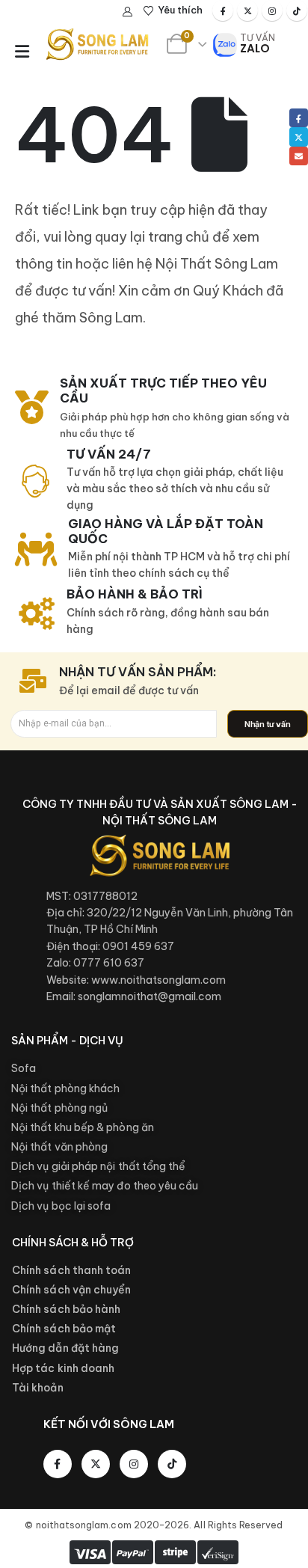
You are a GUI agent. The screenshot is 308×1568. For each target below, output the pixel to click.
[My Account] (128, 11)
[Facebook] (222, 10)
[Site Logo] (97, 44)
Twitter (298, 136)
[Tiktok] (296, 10)
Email (298, 156)
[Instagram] (272, 10)
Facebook (298, 117)
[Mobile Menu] (22, 51)
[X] (247, 10)
